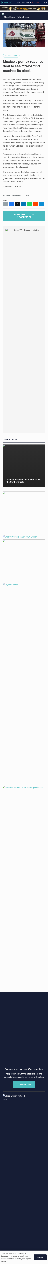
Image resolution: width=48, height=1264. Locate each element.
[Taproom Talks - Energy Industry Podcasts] (24, 10)
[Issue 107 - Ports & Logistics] (25, 330)
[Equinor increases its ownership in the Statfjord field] (24, 465)
